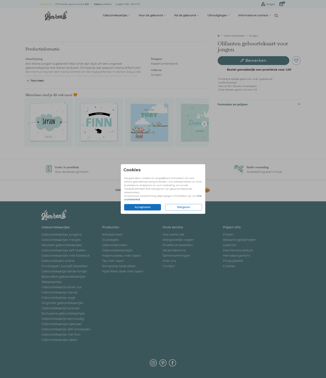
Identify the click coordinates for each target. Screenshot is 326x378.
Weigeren (183, 207)
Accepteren (143, 207)
